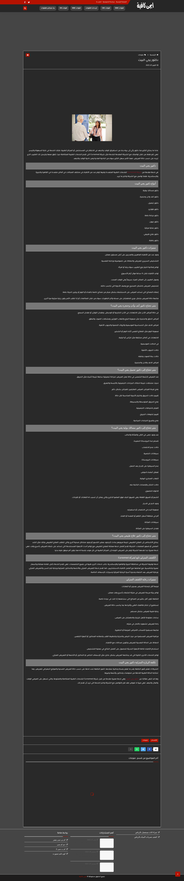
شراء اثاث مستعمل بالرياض (146, 832)
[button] (149, 749)
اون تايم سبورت (59, 853)
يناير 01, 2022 (91, 840)
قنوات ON (63, 8)
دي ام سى (61, 844)
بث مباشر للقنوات (48, 8)
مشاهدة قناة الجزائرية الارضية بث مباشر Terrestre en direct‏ (86, 855)
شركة (138, 173)
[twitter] (29, 2)
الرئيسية (153, 55)
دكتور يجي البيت (132, 679)
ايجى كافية (83, 877)
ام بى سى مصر (59, 840)
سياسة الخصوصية (109, 2)
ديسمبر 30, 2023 (90, 852)
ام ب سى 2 (60, 849)
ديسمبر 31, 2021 (90, 864)
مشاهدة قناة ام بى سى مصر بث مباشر (86, 867)
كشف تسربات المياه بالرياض (145, 837)
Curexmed (131, 173)
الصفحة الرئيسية (121, 2)
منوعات (141, 55)
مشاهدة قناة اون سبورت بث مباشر (85, 842)
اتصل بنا (99, 2)
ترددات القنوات (91, 8)
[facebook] (25, 2)
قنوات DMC (119, 8)
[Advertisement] (92, 31)
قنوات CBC (106, 8)
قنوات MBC (76, 8)
